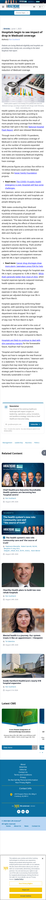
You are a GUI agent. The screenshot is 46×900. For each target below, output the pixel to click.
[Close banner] (43, 2)
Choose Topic (20, 13)
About (23, 764)
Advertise (23, 767)
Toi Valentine (10, 641)
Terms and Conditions (23, 775)
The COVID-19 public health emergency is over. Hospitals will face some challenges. (24, 184)
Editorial (23, 769)
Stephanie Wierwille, (12, 546)
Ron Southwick (10, 498)
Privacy (23, 777)
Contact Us (23, 772)
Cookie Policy (18, 879)
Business (28, 443)
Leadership (19, 443)
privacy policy (8, 431)
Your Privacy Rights (23, 782)
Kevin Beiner (35, 551)
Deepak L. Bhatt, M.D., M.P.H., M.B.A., (17, 551)
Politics (36, 443)
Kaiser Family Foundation (25, 173)
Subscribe (34, 424)
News (26, 826)
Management (7, 443)
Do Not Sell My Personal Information (23, 780)
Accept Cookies (25, 896)
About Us (17, 826)
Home (8, 826)
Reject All (25, 890)
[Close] (42, 858)
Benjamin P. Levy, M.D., (12, 548)
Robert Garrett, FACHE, (29, 546)
